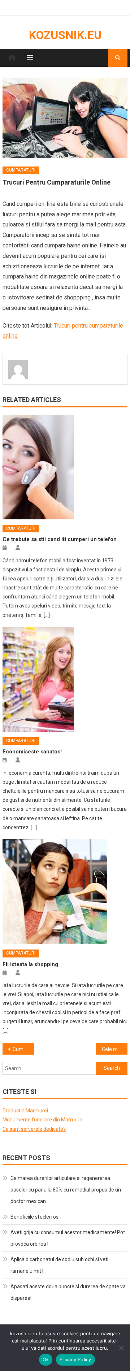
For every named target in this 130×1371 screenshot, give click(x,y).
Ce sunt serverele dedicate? (34, 1129)
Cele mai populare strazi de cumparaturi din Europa (114, 1049)
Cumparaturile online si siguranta (23, 1049)
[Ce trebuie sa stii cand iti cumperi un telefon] (65, 467)
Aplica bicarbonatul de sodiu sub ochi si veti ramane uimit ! (59, 1265)
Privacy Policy (75, 1359)
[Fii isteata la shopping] (65, 891)
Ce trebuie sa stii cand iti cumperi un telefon (60, 539)
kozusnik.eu (65, 35)
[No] (121, 1347)
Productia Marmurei (25, 1110)
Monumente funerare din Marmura (42, 1120)
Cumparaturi (20, 170)
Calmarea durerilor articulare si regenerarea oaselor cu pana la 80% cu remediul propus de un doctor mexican (65, 1189)
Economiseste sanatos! (32, 751)
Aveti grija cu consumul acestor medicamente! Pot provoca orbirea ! (67, 1238)
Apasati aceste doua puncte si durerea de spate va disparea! (68, 1292)
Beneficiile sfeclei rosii (35, 1217)
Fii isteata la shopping (30, 964)
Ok (46, 1359)
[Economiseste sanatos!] (65, 679)
